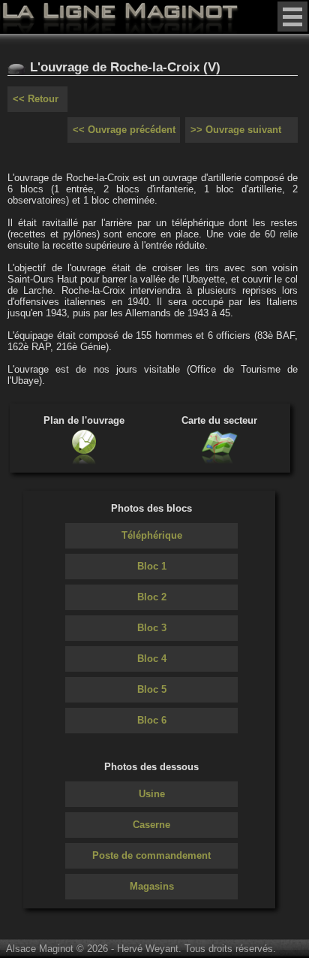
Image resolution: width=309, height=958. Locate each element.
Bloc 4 (151, 658)
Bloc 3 (151, 627)
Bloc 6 (151, 720)
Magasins (152, 886)
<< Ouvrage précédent (124, 129)
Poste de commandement (151, 855)
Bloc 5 (151, 689)
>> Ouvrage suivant (235, 129)
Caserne (151, 824)
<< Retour (35, 98)
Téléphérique (152, 535)
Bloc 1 (151, 566)
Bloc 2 (151, 597)
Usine (152, 793)
